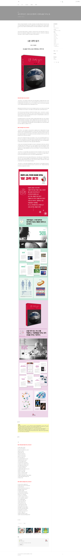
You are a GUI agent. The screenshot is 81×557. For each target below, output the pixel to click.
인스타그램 (56, 62)
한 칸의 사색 (55, 37)
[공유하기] (20, 523)
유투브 (58, 62)
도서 (18, 4)
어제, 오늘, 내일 (56, 38)
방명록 (36, 4)
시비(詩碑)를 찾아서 (56, 46)
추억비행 (55, 41)
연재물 (32, 4)
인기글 (57, 50)
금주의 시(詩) (55, 34)
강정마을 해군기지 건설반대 (57, 30)
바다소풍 (55, 36)
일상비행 (55, 39)
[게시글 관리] (21, 523)
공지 (22, 4)
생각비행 (20, 539)
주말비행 (55, 40)
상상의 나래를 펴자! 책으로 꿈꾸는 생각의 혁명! (25, 542)
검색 (60, 1)
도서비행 (55, 33)
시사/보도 (26, 4)
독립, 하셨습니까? (56, 35)
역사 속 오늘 (55, 45)
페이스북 (54, 62)
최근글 (54, 50)
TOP (62, 554)
